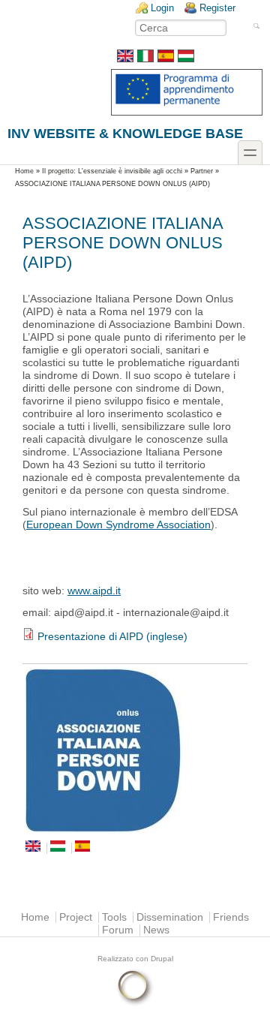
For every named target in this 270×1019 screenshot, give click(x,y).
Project (75, 917)
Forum (118, 930)
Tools (114, 917)
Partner (201, 171)
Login (162, 8)
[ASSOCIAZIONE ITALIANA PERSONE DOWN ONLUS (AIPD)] (125, 59)
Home (24, 171)
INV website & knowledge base (125, 133)
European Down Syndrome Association (118, 525)
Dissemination (169, 917)
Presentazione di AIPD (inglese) (113, 636)
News (156, 930)
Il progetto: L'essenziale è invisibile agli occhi (112, 171)
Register (218, 8)
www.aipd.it (94, 591)
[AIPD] (135, 750)
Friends (231, 917)
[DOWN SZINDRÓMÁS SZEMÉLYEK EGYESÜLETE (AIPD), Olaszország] (186, 59)
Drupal (162, 958)
